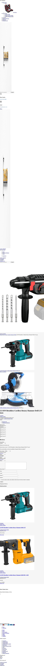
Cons (1, 473)
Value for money (3, 452)
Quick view (2, 524)
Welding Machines (5, 653)
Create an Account (3, 662)
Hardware (4, 652)
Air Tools (4, 650)
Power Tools (4, 334)
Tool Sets (15, 12)
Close (1, 656)
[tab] (23, 421)
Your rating (2, 451)
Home (1, 334)
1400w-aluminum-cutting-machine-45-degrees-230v (9, 407)
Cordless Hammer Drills (9, 16)
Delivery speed (2, 458)
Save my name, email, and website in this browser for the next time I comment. (15, 479)
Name (1, 475)
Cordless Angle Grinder (9, 15)
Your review (2, 469)
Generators (4, 640)
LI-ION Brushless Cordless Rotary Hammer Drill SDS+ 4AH (14, 575)
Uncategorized (5, 642)
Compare (4, 636)
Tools (6, 3)
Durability (2, 455)
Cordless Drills (7, 14)
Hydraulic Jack (5, 651)
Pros (1, 471)
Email (1, 477)
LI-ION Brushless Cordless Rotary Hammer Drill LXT (10, 370)
